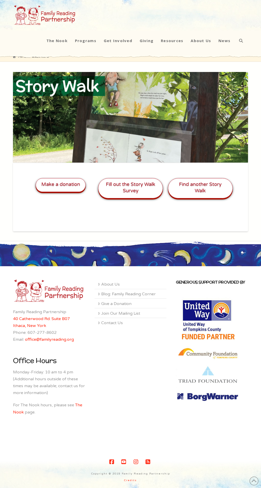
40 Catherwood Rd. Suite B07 (41, 318)
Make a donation (60, 184)
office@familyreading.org (49, 339)
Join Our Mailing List (120, 313)
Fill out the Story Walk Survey (130, 187)
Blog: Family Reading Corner (128, 294)
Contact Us (112, 322)
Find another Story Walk (200, 187)
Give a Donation (116, 303)
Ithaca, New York (29, 325)
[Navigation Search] (241, 40)
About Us (110, 284)
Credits (130, 480)
